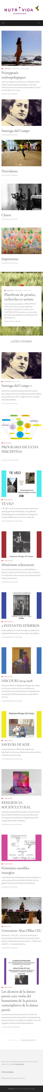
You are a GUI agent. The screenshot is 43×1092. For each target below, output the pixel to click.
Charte (6, 215)
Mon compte (19, 1064)
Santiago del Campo (16, 131)
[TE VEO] (22, 483)
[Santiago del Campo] (22, 112)
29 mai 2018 (5, 94)
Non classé (24, 68)
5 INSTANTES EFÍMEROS (20, 625)
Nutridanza (10, 171)
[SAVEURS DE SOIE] (22, 724)
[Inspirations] (22, 241)
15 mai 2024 (5, 582)
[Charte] (22, 197)
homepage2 (16, 68)
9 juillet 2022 (6, 1027)
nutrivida (14, 94)
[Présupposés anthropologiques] (22, 48)
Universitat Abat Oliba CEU (21, 930)
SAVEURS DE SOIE (16, 744)
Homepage (7, 68)
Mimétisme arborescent (18, 564)
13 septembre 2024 (8, 521)
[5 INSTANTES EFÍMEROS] (22, 605)
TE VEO (8, 504)
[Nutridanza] (22, 153)
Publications (8, 499)
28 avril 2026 (6, 460)
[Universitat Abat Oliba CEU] (22, 910)
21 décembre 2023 (7, 637)
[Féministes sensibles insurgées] (22, 848)
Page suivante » (29, 1040)
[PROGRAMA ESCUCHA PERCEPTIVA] (22, 427)
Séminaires (7, 443)
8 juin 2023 (5, 887)
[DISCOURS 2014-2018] (22, 660)
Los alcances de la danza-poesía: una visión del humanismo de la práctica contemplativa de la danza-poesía (20, 1000)
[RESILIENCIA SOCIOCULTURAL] (22, 782)
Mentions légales (8, 1072)
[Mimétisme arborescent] (22, 544)
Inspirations (10, 259)
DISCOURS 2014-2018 (17, 681)
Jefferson (11, 1089)
